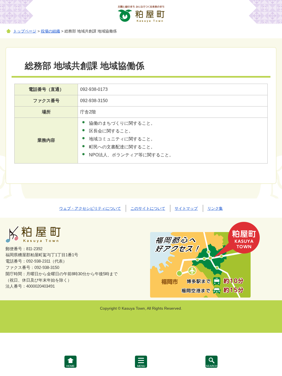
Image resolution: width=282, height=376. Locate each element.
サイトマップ (186, 208)
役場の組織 (50, 31)
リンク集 (215, 208)
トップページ (24, 31)
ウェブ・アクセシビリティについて (90, 208)
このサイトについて (148, 208)
